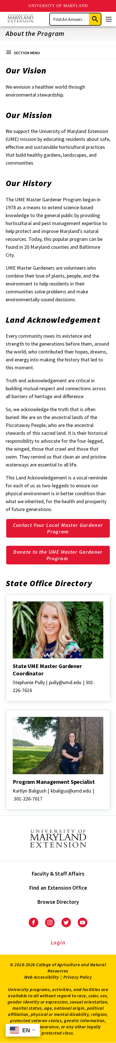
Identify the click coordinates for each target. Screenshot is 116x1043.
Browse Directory (58, 901)
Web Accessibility (41, 977)
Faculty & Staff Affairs (58, 873)
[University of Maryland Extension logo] (20, 19)
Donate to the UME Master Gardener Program (58, 555)
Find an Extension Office (58, 887)
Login (58, 942)
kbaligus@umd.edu (71, 790)
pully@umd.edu (65, 682)
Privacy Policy (77, 977)
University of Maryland (58, 6)
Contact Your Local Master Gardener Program (58, 528)
